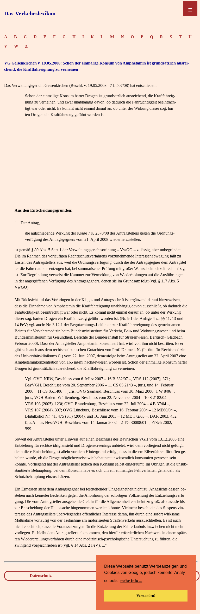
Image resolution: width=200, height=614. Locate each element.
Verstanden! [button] (145, 595)
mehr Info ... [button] (131, 581)
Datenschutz (41, 575)
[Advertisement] (101, 170)
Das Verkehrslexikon (29, 13)
